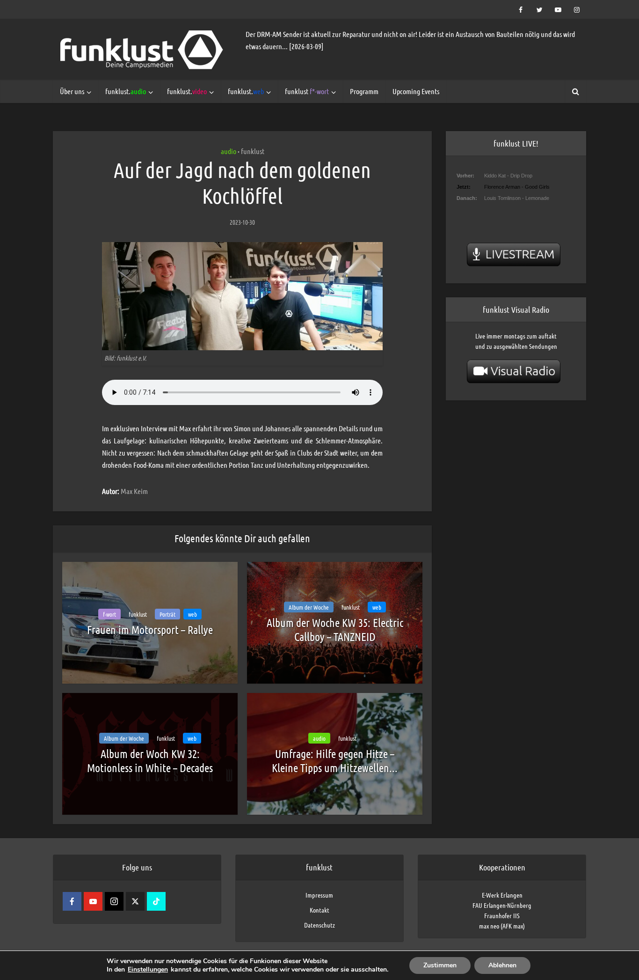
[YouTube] (93, 901)
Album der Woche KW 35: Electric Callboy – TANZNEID (335, 629)
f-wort (109, 614)
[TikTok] (156, 901)
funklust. (125, 91)
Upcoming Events (415, 91)
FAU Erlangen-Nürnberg (501, 905)
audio (228, 151)
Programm (364, 91)
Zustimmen (440, 965)
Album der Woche (309, 607)
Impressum (319, 895)
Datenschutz (319, 925)
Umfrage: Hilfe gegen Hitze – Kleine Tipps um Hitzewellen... (335, 760)
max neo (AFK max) (502, 925)
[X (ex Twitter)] (135, 901)
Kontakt (319, 910)
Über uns (72, 91)
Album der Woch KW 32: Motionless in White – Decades (150, 760)
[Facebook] (72, 901)
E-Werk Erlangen (502, 895)
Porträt (167, 614)
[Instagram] (114, 901)
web (192, 614)
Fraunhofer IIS (502, 915)
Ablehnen (502, 965)
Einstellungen (148, 969)
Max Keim (134, 490)
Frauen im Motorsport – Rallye (150, 629)
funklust (307, 91)
